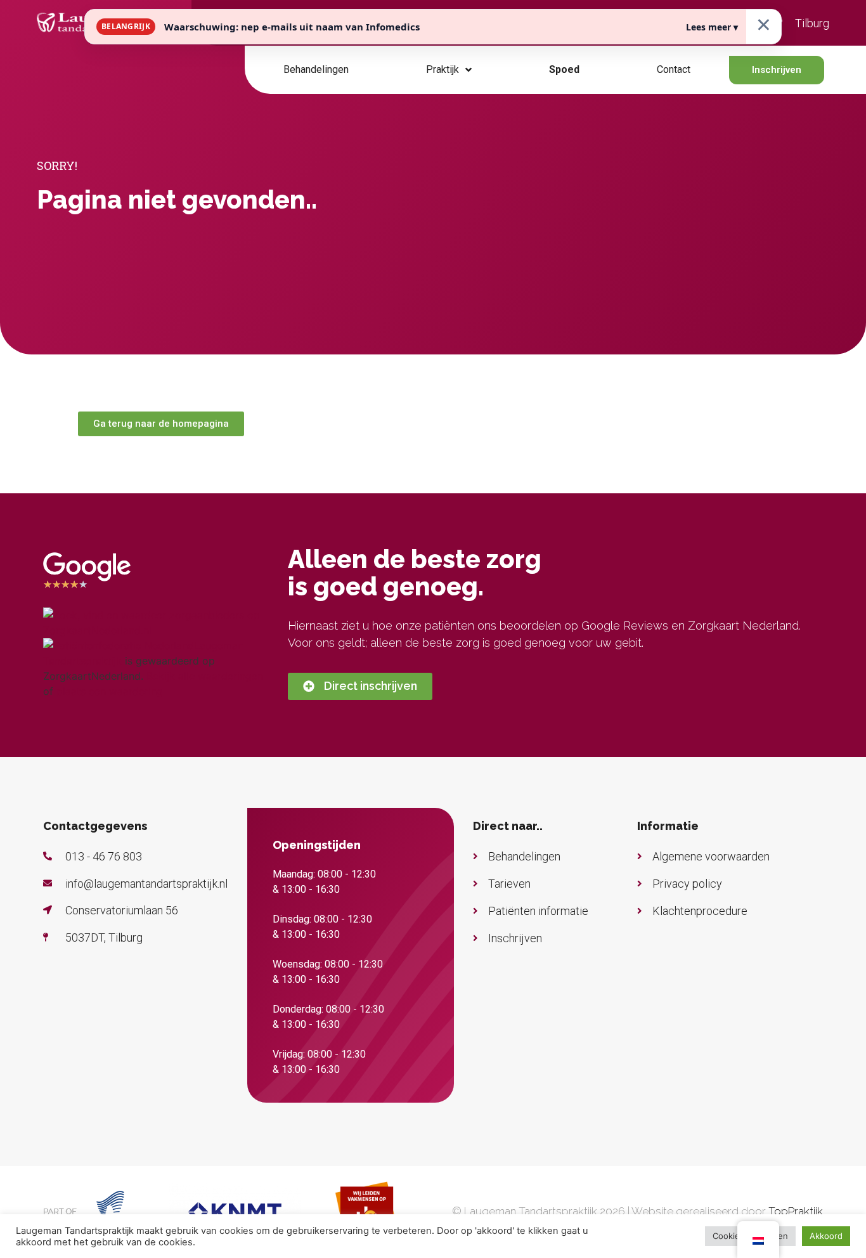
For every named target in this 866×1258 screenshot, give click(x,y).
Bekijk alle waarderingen (204, 676)
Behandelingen (316, 69)
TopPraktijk (795, 1211)
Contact (673, 69)
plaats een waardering (109, 691)
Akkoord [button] (826, 1236)
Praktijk (442, 69)
